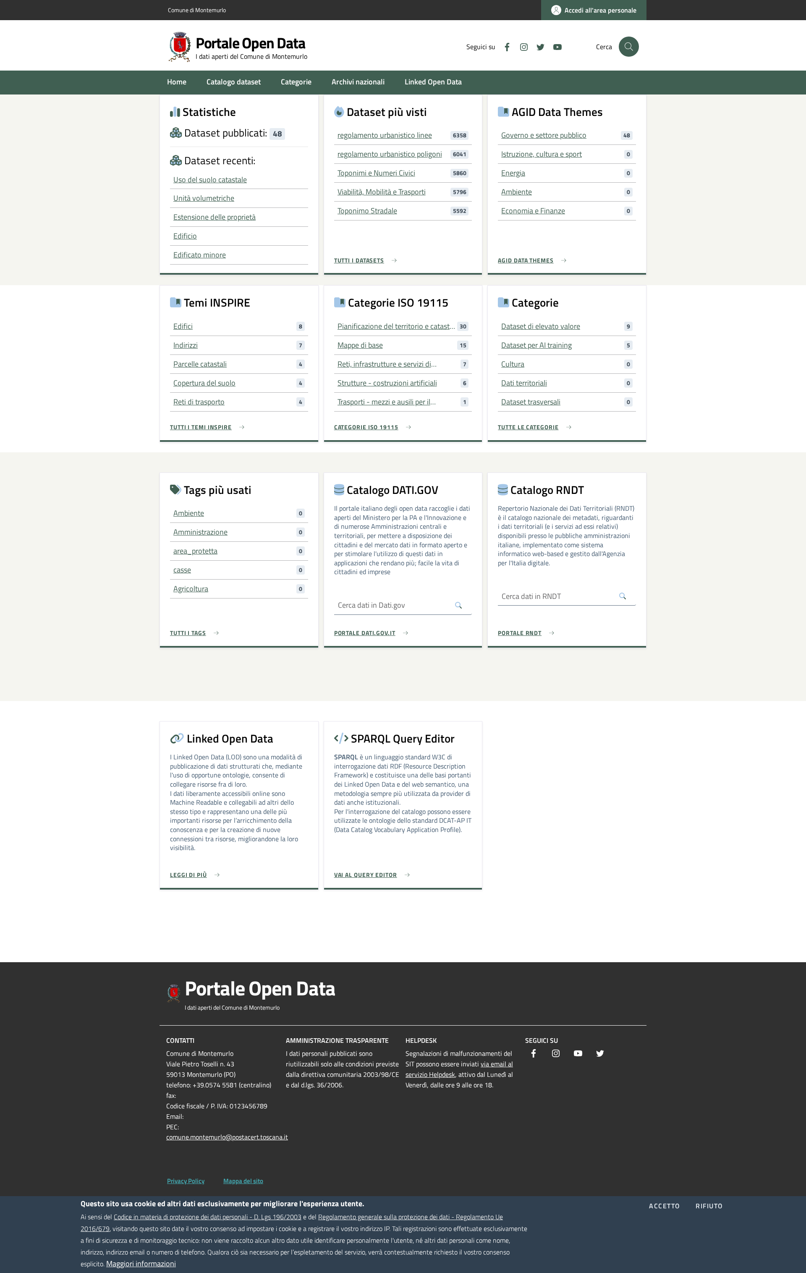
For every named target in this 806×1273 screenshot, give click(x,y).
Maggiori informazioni (141, 1263)
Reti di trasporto (199, 401)
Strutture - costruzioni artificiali (387, 382)
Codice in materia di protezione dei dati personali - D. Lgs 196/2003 (207, 1217)
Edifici (183, 326)
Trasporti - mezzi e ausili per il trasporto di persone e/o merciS (387, 402)
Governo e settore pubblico (543, 135)
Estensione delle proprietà (214, 217)
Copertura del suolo (204, 382)
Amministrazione (200, 532)
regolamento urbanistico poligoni (390, 154)
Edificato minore (199, 254)
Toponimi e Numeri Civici (376, 172)
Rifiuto (709, 1206)
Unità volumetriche (203, 198)
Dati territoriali (524, 382)
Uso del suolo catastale (210, 179)
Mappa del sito (243, 1181)
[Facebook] (503, 46)
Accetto (664, 1206)
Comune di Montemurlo (197, 9)
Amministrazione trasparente (337, 1040)
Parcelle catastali (200, 364)
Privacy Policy (185, 1181)
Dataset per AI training (536, 345)
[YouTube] (554, 46)
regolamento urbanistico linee (385, 135)
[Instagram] (520, 46)
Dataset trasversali (530, 401)
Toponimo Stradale (367, 210)
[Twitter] (537, 46)
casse (182, 569)
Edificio (185, 235)
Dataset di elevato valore (540, 326)
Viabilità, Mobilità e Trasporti (382, 191)
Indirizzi (185, 345)
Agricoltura (190, 588)
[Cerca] (629, 47)
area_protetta (195, 550)
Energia (513, 172)
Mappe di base (360, 345)
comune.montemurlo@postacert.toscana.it (227, 1137)
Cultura (512, 364)
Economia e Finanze (533, 210)
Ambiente (516, 191)
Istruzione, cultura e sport (541, 154)
